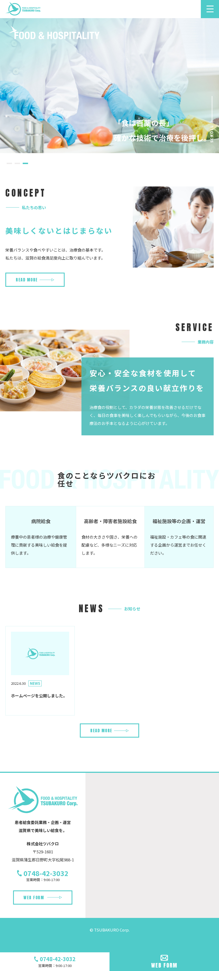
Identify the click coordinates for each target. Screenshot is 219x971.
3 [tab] (25, 165)
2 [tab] (17, 165)
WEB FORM (34, 897)
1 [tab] (9, 165)
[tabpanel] (109, 85)
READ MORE (27, 280)
